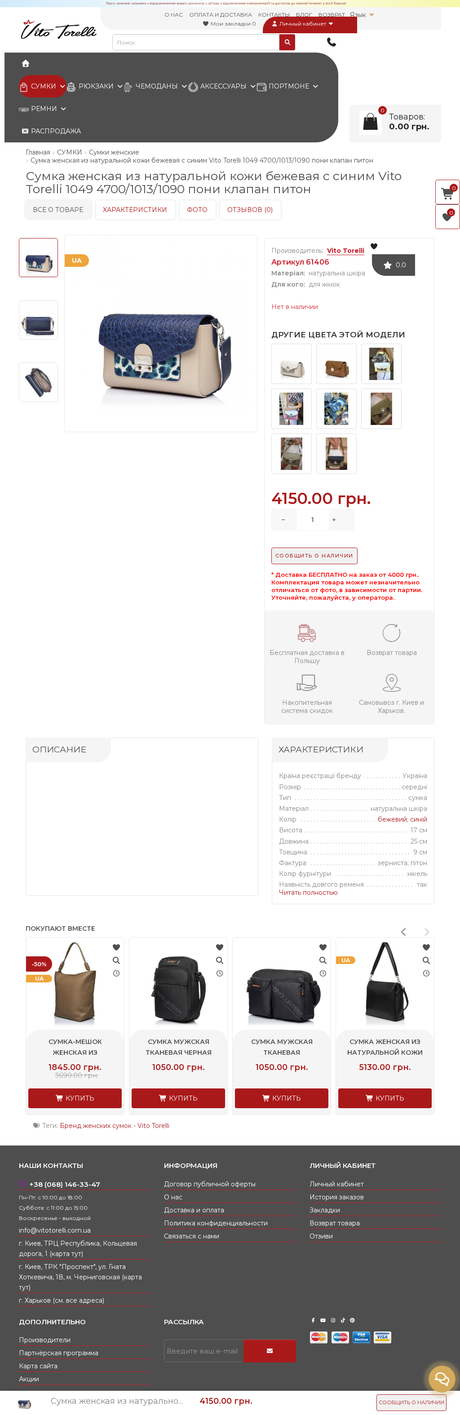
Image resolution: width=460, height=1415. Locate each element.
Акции (29, 1379)
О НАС (173, 14)
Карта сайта (38, 1366)
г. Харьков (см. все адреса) (61, 1300)
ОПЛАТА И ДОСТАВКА (220, 14)
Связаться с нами (191, 1236)
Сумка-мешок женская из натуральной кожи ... (176, 1052)
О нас (173, 1197)
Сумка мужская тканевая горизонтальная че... (383, 1052)
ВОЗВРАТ (331, 14)
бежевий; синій (402, 819)
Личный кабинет (302, 23)
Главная (38, 152)
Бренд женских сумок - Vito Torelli (114, 1126)
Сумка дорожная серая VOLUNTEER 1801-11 (73, 1052)
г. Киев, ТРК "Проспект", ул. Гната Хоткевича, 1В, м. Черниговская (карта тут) (80, 1277)
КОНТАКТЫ (274, 14)
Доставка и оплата (194, 1210)
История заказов (337, 1197)
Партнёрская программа (58, 1353)
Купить (77, 1098)
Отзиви (321, 1236)
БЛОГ (304, 14)
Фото (197, 210)
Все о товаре (58, 210)
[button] (426, 932)
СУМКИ (43, 86)
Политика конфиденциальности (216, 1223)
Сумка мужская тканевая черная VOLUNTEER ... (280, 1052)
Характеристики (135, 210)
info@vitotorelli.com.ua (55, 1230)
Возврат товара (335, 1223)
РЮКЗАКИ (96, 86)
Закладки (325, 1210)
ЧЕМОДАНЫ (157, 86)
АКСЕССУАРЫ (223, 86)
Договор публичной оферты (210, 1184)
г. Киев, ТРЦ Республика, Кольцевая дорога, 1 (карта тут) (78, 1248)
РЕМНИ (44, 109)
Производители (45, 1340)
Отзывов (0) (250, 210)
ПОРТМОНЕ (289, 86)
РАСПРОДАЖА (55, 131)
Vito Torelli (345, 251)
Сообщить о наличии (411, 1402)
